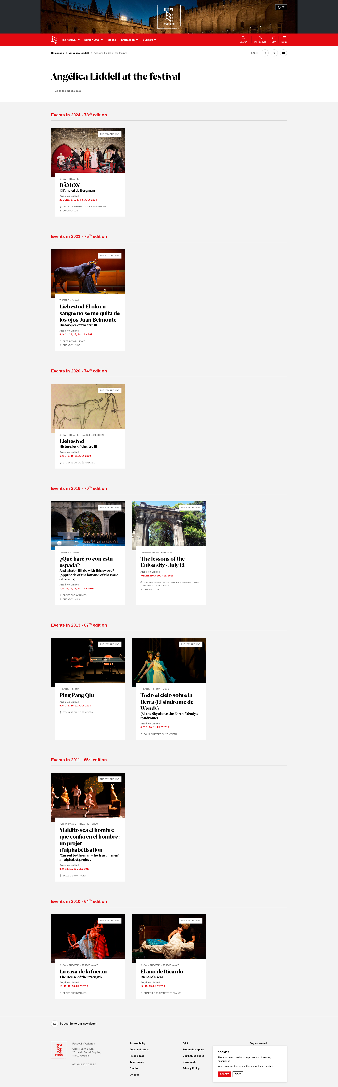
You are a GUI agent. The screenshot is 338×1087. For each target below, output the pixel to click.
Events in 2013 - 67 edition (79, 625)
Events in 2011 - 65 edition (79, 759)
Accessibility (137, 1043)
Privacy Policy (191, 1068)
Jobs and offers (139, 1049)
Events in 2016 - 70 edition (79, 488)
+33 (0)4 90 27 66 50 (84, 1064)
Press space (137, 1055)
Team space (137, 1062)
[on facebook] (265, 52)
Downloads (189, 1062)
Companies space (193, 1055)
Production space (193, 1049)
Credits (134, 1068)
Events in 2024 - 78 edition (79, 115)
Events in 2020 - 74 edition (79, 371)
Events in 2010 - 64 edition (79, 901)
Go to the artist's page (68, 90)
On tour (134, 1074)
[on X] (274, 52)
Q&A (185, 1043)
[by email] (283, 52)
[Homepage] (54, 40)
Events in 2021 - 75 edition (79, 236)
